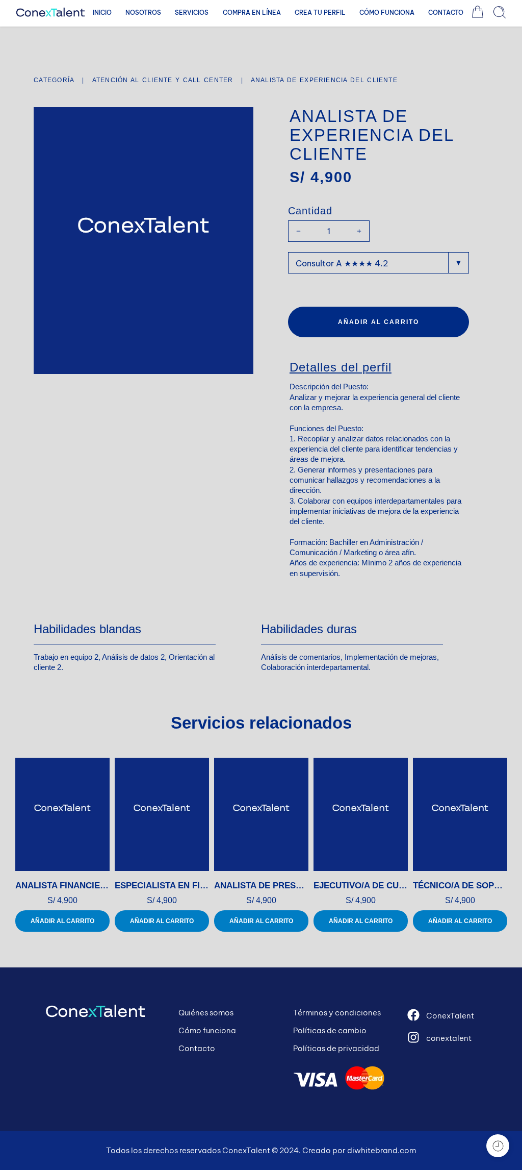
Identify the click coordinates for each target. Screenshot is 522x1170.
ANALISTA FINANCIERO (62, 885)
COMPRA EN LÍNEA (252, 12)
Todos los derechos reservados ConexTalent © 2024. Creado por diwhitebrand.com (261, 1150)
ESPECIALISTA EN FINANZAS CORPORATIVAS (162, 885)
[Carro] (478, 12)
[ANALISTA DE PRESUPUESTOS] (261, 814)
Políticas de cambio (330, 1030)
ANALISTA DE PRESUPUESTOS (261, 885)
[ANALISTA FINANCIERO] (62, 814)
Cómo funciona (207, 1030)
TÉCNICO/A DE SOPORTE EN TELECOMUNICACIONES (460, 885)
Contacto (196, 1048)
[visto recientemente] (497, 1145)
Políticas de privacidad (336, 1048)
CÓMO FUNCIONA (386, 12)
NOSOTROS (143, 12)
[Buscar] (499, 12)
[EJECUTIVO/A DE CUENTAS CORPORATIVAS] (361, 814)
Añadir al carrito (378, 322)
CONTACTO (445, 12)
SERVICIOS (191, 12)
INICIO (102, 12)
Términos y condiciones (337, 1012)
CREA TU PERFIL (320, 12)
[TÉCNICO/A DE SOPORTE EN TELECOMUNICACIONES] (460, 814)
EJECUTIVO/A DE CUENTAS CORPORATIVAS (361, 885)
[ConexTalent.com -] (50, 12)
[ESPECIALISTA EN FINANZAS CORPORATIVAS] (162, 814)
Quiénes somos (205, 1012)
